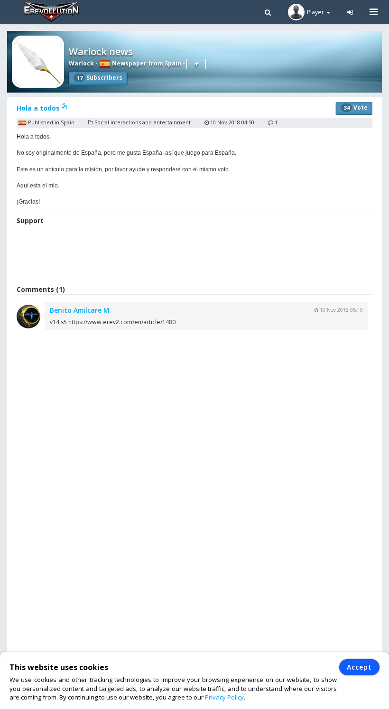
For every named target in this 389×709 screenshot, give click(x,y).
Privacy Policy (224, 697)
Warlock (81, 63)
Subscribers (99, 78)
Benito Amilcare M (79, 310)
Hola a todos (39, 107)
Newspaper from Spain (146, 63)
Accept (359, 667)
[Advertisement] (194, 256)
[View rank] (196, 64)
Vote (356, 107)
